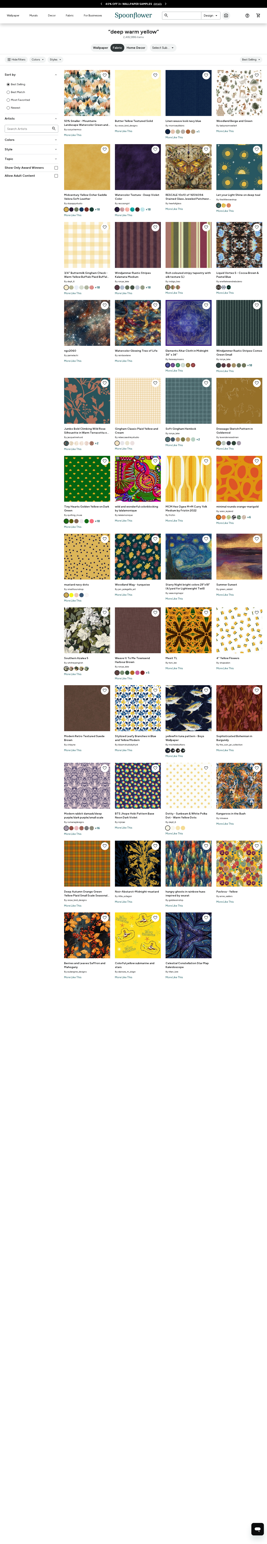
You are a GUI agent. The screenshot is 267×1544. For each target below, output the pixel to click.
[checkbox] (56, 167)
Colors (38, 59)
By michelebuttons (175, 744)
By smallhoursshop (73, 589)
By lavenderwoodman (227, 437)
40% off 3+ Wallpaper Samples (128, 4)
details (157, 3)
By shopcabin (223, 662)
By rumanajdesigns (74, 822)
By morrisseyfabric (175, 125)
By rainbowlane (123, 355)
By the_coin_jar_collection (229, 744)
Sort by (31, 75)
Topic (31, 159)
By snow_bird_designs (126, 125)
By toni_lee (171, 662)
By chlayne (69, 744)
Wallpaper (13, 15)
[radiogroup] (31, 96)
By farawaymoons (175, 359)
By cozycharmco (72, 129)
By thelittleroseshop (226, 199)
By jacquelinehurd (73, 437)
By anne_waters (224, 896)
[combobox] (210, 16)
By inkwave (222, 818)
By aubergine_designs (75, 971)
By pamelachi (71, 355)
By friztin (170, 515)
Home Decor (136, 48)
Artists (31, 118)
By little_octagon (123, 896)
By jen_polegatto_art (125, 589)
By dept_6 (69, 281)
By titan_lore (172, 971)
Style (31, 149)
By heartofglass (173, 203)
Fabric (70, 15)
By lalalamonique (124, 515)
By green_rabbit (224, 589)
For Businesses (93, 15)
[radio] (8, 84)
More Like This (73, 135)
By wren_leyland (224, 511)
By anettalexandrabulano (229, 281)
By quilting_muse (73, 515)
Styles (56, 59)
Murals (34, 15)
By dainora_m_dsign (125, 971)
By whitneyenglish (73, 662)
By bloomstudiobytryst (126, 744)
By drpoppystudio (73, 203)
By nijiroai (120, 822)
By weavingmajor (174, 593)
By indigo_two (173, 281)
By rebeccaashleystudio (127, 437)
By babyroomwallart (226, 125)
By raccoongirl (122, 203)
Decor (52, 15)
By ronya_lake (122, 281)
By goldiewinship (174, 900)
